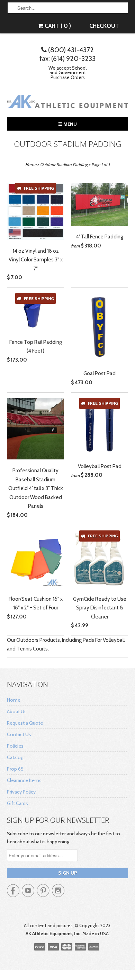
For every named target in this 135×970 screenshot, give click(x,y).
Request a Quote (25, 723)
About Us (17, 711)
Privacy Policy (21, 792)
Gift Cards (17, 803)
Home (13, 700)
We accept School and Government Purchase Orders (67, 72)
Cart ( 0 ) (57, 25)
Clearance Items (24, 780)
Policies (15, 746)
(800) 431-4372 (70, 50)
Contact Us (19, 734)
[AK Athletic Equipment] (67, 103)
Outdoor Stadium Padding (68, 144)
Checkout (104, 25)
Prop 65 (15, 769)
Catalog (15, 757)
